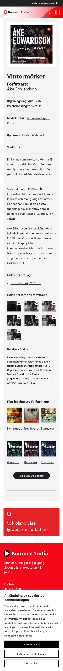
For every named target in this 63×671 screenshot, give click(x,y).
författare (38, 529)
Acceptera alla (31, 644)
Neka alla (31, 663)
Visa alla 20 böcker (31, 476)
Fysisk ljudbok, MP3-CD (25, 283)
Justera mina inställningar (31, 654)
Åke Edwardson (22, 88)
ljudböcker (17, 529)
